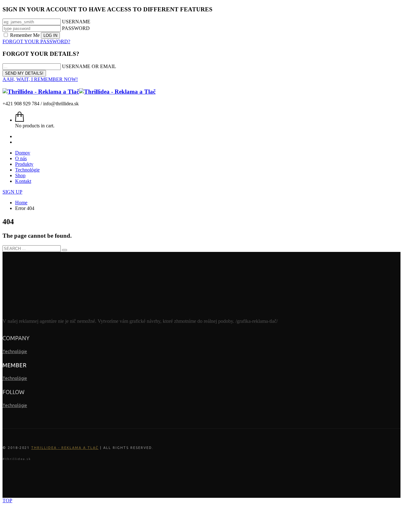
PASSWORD (76, 28)
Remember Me (25, 35)
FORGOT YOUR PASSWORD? (36, 41)
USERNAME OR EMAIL (89, 66)
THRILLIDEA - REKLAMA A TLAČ (65, 448)
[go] (64, 250)
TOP (7, 500)
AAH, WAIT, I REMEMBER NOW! (40, 79)
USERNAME (76, 21)
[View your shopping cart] (19, 120)
